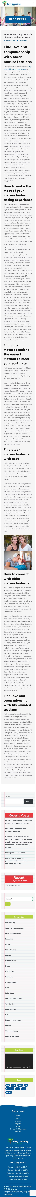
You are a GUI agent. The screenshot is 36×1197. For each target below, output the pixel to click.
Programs (18, 1124)
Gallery (8, 955)
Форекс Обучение (12, 1036)
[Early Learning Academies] (11, 3)
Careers (18, 1126)
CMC (24, 1192)
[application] (19, 1061)
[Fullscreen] (30, 1067)
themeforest (9, 1088)
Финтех (8, 1026)
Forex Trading (10, 950)
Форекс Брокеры (11, 1031)
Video (7, 1015)
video (17, 1088)
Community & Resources (18, 1129)
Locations (18, 1121)
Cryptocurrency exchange (14, 928)
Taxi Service (9, 1004)
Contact (18, 1132)
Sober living (9, 993)
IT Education (9, 971)
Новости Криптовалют (13, 1020)
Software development (14, 999)
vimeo (23, 1088)
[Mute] (27, 1067)
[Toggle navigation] (33, 3)
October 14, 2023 (10, 40)
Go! (7, 904)
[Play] (7, 1067)
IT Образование (11, 982)
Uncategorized (23, 40)
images (20, 1085)
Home (18, 1116)
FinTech (8, 944)
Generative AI (10, 961)
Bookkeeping (10, 923)
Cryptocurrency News (13, 933)
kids (26, 1085)
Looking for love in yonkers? (15, 853)
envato (14, 1085)
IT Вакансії (9, 977)
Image (7, 966)
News (7, 988)
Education (9, 939)
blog (7, 1085)
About (18, 1118)
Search (7, 797)
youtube (8, 1092)
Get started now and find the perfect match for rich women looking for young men (16, 861)
